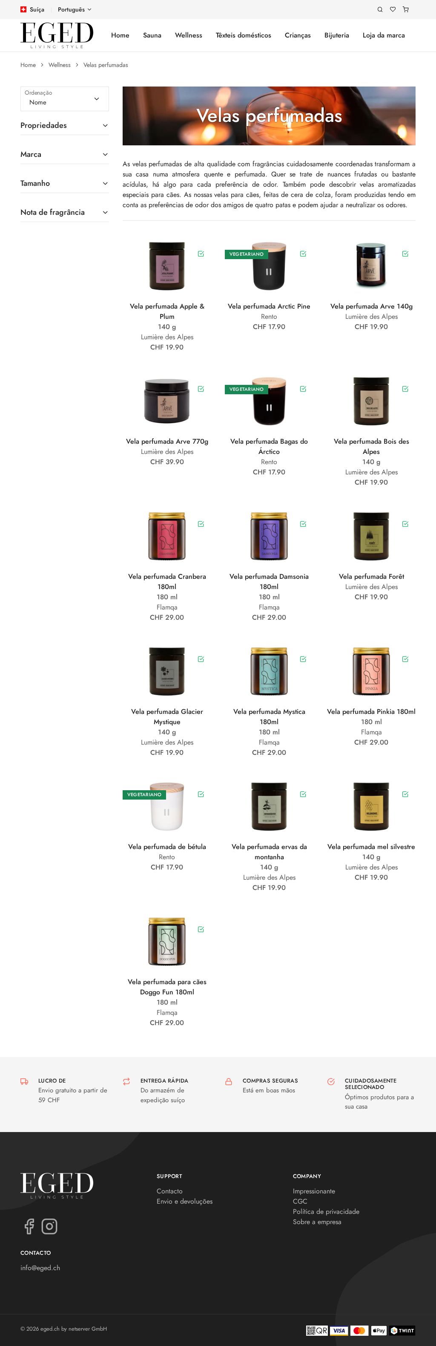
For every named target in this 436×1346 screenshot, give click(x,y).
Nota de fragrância (52, 212)
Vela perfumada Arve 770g (167, 441)
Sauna (152, 35)
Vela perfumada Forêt (371, 576)
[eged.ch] (56, 35)
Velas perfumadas (105, 65)
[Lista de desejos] (393, 9)
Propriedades (43, 125)
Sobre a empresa (317, 1222)
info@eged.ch (40, 1268)
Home (120, 35)
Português (71, 9)
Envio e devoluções (184, 1201)
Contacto (170, 1191)
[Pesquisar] (380, 9)
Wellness (188, 35)
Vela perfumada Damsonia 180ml (269, 582)
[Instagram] (49, 1225)
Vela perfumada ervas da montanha (269, 852)
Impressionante (314, 1191)
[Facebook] (28, 1225)
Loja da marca (384, 35)
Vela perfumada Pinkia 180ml (371, 711)
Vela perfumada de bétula (167, 847)
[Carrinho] (406, 9)
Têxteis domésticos (243, 35)
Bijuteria (336, 35)
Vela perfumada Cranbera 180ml (167, 582)
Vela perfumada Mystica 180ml (269, 717)
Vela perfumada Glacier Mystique (167, 717)
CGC (300, 1201)
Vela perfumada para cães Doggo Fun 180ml (167, 987)
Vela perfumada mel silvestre (371, 847)
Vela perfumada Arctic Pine (269, 306)
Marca (30, 154)
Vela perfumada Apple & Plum (167, 311)
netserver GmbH (88, 1329)
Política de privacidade (326, 1211)
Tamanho (35, 183)
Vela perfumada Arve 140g (371, 306)
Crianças (298, 35)
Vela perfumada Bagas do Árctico (269, 446)
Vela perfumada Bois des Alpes (371, 446)
